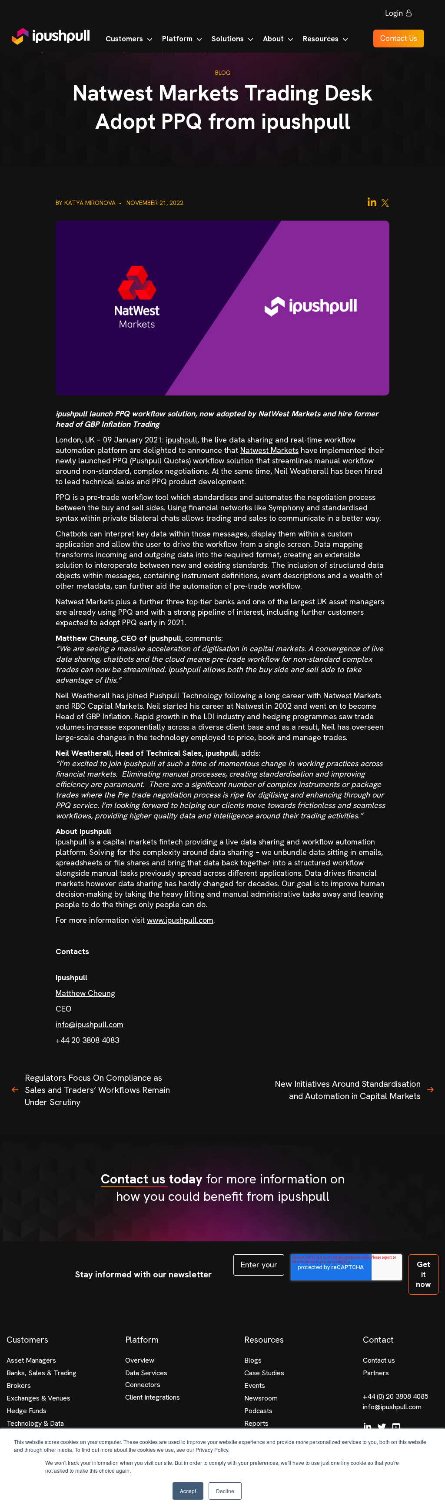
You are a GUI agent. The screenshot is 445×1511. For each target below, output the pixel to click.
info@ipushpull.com (89, 1024)
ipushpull (181, 440)
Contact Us (398, 38)
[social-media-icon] (367, 1427)
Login (394, 13)
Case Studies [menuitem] (264, 1372)
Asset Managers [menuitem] (31, 1360)
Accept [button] (188, 1490)
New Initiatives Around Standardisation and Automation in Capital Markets (348, 1090)
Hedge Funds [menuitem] (26, 1410)
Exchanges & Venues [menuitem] (38, 1398)
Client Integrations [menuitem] (152, 1397)
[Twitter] (385, 202)
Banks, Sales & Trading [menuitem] (41, 1372)
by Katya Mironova (86, 203)
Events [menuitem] (254, 1385)
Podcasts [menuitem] (258, 1410)
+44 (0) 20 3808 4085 (395, 1396)
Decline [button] (225, 1490)
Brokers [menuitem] (19, 1385)
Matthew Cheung (85, 993)
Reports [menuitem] (256, 1423)
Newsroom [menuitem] (261, 1398)
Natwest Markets (269, 450)
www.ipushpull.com (180, 920)
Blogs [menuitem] (253, 1360)
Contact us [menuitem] (379, 1360)
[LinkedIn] (372, 202)
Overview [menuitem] (139, 1360)
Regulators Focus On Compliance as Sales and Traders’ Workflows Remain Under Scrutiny (97, 1090)
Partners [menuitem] (376, 1372)
